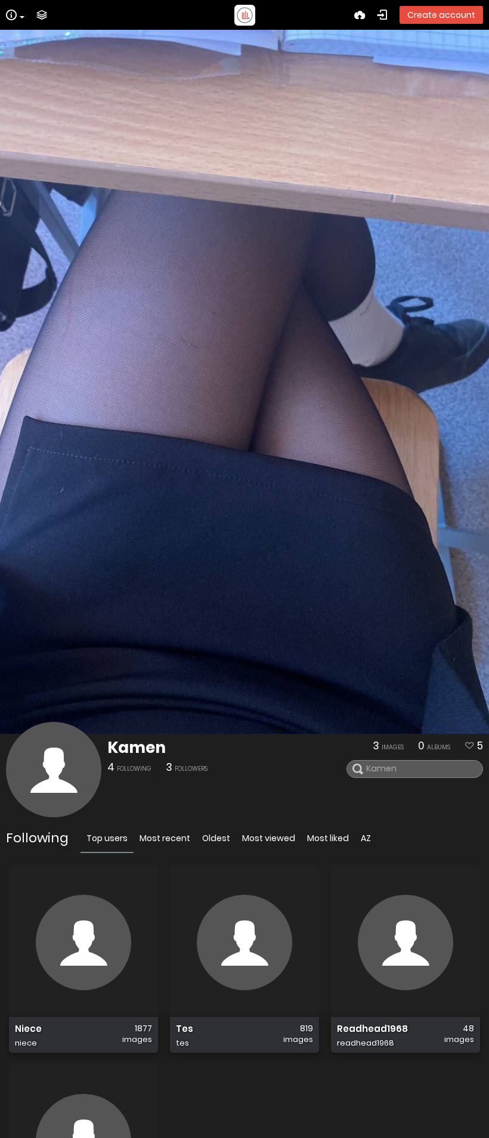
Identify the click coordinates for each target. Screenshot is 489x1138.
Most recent (165, 838)
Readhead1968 (372, 1029)
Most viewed (268, 838)
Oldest (216, 838)
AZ (366, 838)
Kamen (136, 747)
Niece (28, 1029)
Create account (441, 15)
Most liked (328, 838)
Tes (184, 1029)
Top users (107, 838)
